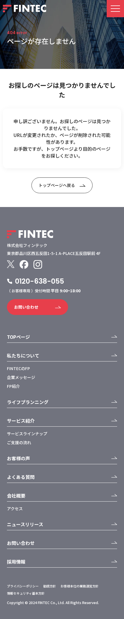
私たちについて (23, 355)
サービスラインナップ (27, 433)
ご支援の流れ (19, 442)
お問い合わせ (26, 307)
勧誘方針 (49, 586)
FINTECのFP (18, 368)
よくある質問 (21, 476)
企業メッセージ (21, 377)
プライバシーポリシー (23, 586)
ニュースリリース (25, 524)
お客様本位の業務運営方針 (80, 586)
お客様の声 (18, 458)
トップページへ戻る (57, 185)
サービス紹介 (21, 420)
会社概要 (16, 495)
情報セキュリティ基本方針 (26, 593)
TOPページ (18, 336)
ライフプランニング (27, 402)
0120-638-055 (39, 281)
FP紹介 (13, 386)
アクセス (15, 508)
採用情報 (16, 561)
